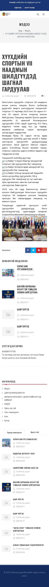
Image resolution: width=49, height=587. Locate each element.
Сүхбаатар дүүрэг (23, 443)
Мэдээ (27, 31)
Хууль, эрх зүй (10, 408)
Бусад (6, 420)
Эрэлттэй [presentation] (34, 432)
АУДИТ (7, 404)
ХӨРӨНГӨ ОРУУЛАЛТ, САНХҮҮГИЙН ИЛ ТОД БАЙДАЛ (22, 398)
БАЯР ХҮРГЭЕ (23, 309)
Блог (6, 416)
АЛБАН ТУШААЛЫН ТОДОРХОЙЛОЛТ (28, 545)
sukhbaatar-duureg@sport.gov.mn (28, 2)
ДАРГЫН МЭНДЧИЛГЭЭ (14, 393)
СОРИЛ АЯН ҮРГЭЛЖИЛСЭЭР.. (25, 268)
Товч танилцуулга (11, 412)
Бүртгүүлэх (30, 8)
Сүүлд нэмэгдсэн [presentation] (14, 432)
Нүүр (20, 31)
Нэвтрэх (17, 8)
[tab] (14, 432)
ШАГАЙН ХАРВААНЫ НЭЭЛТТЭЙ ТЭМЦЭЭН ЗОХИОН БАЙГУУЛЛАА (27, 289)
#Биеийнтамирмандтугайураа (30, 214)
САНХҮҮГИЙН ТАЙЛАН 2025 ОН (25, 467)
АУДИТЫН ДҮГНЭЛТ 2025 (24, 453)
